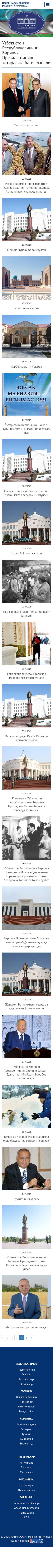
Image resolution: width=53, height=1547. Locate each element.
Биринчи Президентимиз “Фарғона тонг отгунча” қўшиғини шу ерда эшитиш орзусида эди (26, 942)
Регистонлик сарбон (26, 308)
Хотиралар (26, 1384)
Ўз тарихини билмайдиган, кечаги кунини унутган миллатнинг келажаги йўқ (26, 429)
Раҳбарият (26, 1429)
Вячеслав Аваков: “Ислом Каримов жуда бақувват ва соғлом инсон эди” (26, 1139)
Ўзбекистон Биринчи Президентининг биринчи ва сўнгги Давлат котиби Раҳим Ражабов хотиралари (26, 1072)
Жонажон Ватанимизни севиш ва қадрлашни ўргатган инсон (26, 1006)
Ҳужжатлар (26, 1438)
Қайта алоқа (26, 1512)
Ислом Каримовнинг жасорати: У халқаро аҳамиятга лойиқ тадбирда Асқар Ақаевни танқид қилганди (27, 187)
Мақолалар (26, 1472)
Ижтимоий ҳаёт (26, 1406)
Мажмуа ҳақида (26, 1424)
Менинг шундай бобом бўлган (26, 250)
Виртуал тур (26, 1443)
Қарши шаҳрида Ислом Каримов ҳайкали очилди (26, 738)
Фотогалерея (26, 1485)
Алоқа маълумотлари (26, 1508)
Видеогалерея (26, 1490)
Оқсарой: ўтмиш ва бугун (26, 553)
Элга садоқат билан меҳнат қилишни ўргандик (26, 613)
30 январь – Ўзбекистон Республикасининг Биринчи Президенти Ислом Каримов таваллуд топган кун (26, 804)
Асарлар (26, 1374)
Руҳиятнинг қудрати (26, 1199)
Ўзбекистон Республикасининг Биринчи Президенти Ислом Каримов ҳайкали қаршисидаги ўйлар (26, 1263)
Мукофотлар (26, 1379)
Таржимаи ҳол (26, 1369)
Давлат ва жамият (26, 1397)
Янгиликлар (26, 1462)
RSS (26, 1517)
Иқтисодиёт (26, 1401)
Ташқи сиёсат (26, 1411)
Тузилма (26, 1434)
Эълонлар (26, 1467)
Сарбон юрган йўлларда (26, 367)
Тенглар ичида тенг (26, 125)
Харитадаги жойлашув (27, 1503)
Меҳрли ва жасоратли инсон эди (26, 1327)
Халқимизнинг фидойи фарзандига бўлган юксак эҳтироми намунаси (26, 493)
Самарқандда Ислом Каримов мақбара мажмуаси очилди (26, 676)
